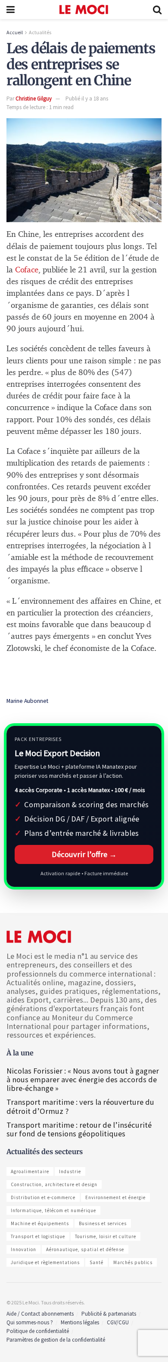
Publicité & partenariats (108, 1313)
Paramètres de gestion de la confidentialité (55, 1339)
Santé (96, 1262)
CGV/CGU (118, 1322)
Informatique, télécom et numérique (53, 1210)
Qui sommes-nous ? (29, 1322)
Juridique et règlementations (45, 1262)
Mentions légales (80, 1322)
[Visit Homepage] (83, 9)
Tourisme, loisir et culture (105, 1236)
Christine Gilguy (34, 98)
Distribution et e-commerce (43, 1197)
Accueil (14, 32)
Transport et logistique (38, 1236)
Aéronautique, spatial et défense (85, 1249)
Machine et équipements (40, 1223)
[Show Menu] (10, 9)
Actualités (40, 32)
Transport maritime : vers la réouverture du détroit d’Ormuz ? (80, 1106)
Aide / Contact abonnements (40, 1313)
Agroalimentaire (30, 1171)
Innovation (23, 1249)
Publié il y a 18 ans (86, 98)
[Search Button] (157, 9)
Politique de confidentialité (37, 1331)
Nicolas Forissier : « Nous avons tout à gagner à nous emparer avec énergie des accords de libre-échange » (82, 1079)
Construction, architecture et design (54, 1184)
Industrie (70, 1171)
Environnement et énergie (115, 1197)
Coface (26, 270)
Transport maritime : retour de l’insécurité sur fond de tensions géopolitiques (79, 1129)
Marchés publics (132, 1262)
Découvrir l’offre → (84, 854)
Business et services (103, 1223)
